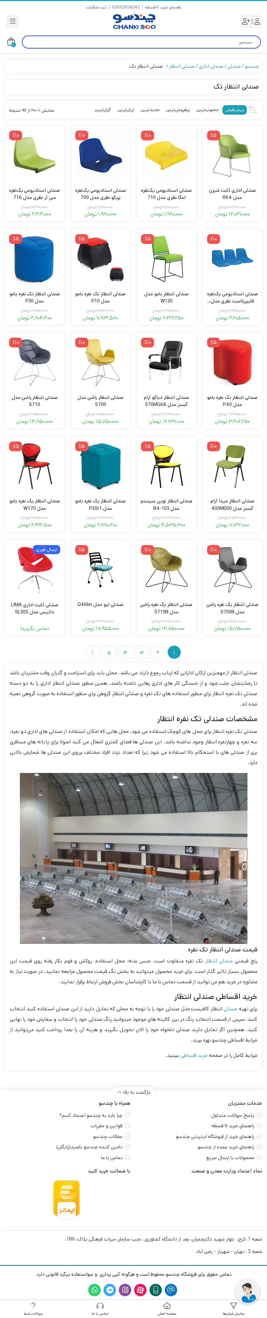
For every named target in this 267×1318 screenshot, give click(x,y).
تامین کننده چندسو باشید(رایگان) (89, 1146)
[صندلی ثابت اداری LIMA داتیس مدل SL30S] (34, 569)
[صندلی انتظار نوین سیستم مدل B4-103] (166, 466)
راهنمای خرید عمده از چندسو (226, 1146)
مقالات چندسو (107, 1136)
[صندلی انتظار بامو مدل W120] (166, 259)
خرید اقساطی (194, 1055)
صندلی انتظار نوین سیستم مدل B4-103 (166, 505)
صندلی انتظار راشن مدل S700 (100, 401)
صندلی (234, 66)
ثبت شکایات (96, 7)
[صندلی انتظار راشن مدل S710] (34, 362)
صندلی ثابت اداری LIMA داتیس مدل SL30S (34, 608)
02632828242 (126, 7)
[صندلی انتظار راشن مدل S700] (100, 362)
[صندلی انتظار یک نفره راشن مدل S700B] (232, 569)
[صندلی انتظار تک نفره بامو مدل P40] (232, 362)
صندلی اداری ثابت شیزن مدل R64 (232, 194)
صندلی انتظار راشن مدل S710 (35, 401)
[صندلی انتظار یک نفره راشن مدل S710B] (166, 569)
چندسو (252, 66)
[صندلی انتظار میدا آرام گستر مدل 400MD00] (232, 466)
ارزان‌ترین (126, 109)
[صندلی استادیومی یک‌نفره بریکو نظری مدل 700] (100, 155)
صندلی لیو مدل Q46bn (100, 604)
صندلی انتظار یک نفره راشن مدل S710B (166, 608)
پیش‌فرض (234, 109)
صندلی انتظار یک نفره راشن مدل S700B (232, 608)
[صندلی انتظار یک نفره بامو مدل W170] (34, 466)
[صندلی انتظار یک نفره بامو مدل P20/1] (100, 466)
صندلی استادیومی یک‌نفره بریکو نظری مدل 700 (100, 194)
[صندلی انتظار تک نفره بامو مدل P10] (100, 259)
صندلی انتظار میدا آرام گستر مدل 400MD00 (232, 505)
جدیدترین (150, 109)
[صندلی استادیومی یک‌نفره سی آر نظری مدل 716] (34, 155)
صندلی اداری (211, 66)
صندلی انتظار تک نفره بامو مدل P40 (232, 401)
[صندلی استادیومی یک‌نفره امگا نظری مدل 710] (166, 155)
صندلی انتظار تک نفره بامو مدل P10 (100, 297)
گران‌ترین (103, 109)
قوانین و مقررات (106, 1125)
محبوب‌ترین (207, 109)
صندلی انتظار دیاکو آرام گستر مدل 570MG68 (166, 401)
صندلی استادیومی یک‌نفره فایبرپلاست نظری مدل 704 (232, 297)
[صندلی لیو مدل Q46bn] (100, 569)
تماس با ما (111, 1157)
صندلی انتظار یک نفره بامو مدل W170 (34, 505)
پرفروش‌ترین (178, 109)
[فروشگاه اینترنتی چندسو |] (133, 21)
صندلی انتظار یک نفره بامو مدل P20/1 (100, 505)
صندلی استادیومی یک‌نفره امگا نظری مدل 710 (166, 194)
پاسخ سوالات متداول (232, 1115)
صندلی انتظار (182, 66)
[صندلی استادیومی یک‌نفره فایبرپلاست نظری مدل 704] (232, 259)
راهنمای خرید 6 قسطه (163, 7)
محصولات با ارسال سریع (230, 1157)
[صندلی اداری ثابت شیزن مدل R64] (232, 155)
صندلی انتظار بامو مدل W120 (166, 297)
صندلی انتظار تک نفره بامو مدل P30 (34, 297)
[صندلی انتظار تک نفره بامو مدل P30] (34, 259)
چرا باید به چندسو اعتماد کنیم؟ (91, 1115)
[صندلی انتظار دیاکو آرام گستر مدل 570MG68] (166, 362)
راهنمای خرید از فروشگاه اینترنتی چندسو (215, 1136)
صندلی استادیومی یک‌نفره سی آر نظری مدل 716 (34, 194)
